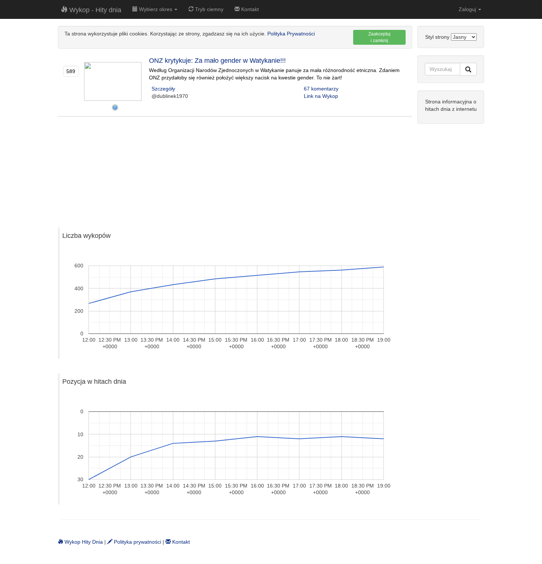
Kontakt (249, 9)
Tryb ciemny (208, 9)
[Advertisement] (235, 168)
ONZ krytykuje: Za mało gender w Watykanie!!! (217, 60)
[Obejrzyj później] (115, 107)
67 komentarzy (321, 89)
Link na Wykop (321, 96)
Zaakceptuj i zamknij (379, 37)
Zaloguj (468, 9)
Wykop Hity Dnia (83, 542)
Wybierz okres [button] (156, 9)
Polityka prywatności (136, 542)
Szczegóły (163, 89)
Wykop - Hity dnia (94, 10)
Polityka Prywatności (291, 34)
